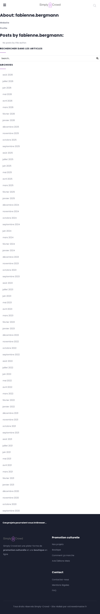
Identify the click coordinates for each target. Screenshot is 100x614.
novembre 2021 (10, 419)
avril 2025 (7, 178)
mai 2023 (7, 302)
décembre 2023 (11, 256)
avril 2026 (7, 100)
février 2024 (9, 243)
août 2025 (8, 152)
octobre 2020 (10, 504)
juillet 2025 (8, 159)
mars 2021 (8, 471)
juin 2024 (7, 230)
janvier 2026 (9, 120)
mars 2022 (8, 393)
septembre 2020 (11, 510)
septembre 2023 (11, 276)
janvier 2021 (8, 484)
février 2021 (8, 478)
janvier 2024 (9, 250)
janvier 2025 (9, 198)
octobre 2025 (10, 139)
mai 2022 (7, 380)
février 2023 (9, 322)
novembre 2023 (11, 263)
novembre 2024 (11, 211)
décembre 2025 (11, 126)
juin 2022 (7, 374)
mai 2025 (7, 172)
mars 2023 (8, 315)
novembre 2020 (11, 497)
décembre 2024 (11, 204)
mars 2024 (8, 237)
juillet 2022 (8, 367)
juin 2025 (7, 165)
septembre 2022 (11, 354)
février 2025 (9, 191)
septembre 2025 (11, 146)
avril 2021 (7, 465)
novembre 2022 (11, 341)
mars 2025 (8, 185)
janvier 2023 (9, 328)
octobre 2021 (9, 426)
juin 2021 (7, 452)
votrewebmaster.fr (77, 606)
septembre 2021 (11, 432)
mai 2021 (7, 458)
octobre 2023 (9, 269)
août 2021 (7, 439)
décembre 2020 (11, 491)
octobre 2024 (10, 217)
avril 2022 (7, 387)
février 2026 (9, 113)
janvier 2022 (9, 406)
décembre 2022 (11, 335)
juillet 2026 (8, 81)
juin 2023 (7, 296)
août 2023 (8, 282)
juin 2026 (7, 87)
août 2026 (8, 74)
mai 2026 (7, 94)
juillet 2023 (8, 289)
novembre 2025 (11, 133)
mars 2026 (8, 107)
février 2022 (9, 400)
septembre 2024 (11, 224)
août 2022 (8, 361)
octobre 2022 (9, 348)
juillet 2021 (8, 445)
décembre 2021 (10, 413)
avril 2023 (7, 309)
